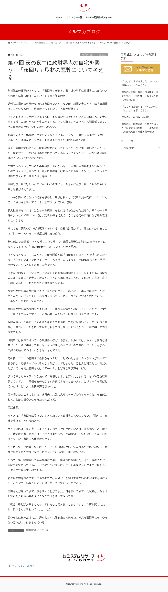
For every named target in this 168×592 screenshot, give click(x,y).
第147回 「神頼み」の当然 (135, 117)
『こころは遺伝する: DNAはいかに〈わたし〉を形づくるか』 (140, 108)
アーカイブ (127, 141)
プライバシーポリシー (24, 566)
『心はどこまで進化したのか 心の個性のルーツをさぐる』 (140, 83)
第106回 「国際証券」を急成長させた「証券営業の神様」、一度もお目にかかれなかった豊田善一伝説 (140, 128)
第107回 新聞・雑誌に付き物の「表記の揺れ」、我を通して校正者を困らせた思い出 (140, 96)
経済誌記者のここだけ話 (94, 54)
